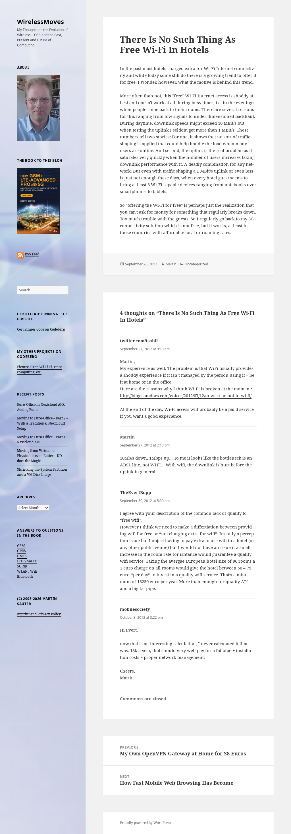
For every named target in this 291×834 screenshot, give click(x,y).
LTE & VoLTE (27, 561)
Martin (171, 264)
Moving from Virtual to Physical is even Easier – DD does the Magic (39, 455)
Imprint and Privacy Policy (39, 614)
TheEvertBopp (135, 492)
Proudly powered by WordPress (145, 822)
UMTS (22, 556)
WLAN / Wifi (27, 571)
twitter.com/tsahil (139, 340)
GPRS (21, 550)
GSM (21, 545)
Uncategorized (196, 264)
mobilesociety (135, 609)
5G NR (22, 566)
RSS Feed (32, 254)
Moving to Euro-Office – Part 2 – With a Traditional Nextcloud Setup (42, 423)
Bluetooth (25, 576)
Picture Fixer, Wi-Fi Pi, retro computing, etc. (39, 369)
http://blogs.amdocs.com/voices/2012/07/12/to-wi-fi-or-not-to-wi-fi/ (185, 395)
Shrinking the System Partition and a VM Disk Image (42, 472)
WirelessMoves (40, 21)
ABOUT (23, 67)
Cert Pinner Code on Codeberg (41, 329)
